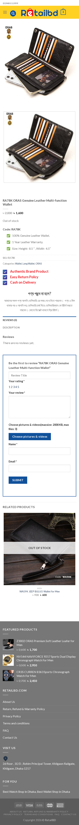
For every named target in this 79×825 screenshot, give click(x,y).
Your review (17, 392)
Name (13, 444)
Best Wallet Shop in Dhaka (53, 791)
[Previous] (33, 102)
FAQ (6, 730)
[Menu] (5, 12)
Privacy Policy (12, 716)
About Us (9, 701)
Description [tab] (11, 327)
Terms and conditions (16, 723)
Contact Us (10, 737)
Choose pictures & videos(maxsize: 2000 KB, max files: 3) (39, 427)
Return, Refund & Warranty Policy (24, 709)
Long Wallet (29, 263)
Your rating (16, 381)
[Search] (13, 13)
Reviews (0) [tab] (10, 320)
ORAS (38, 263)
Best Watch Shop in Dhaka (19, 791)
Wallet (18, 263)
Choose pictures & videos (29, 436)
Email (13, 461)
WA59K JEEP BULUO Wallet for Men (39, 591)
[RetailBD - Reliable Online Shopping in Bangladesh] (39, 12)
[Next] (43, 102)
